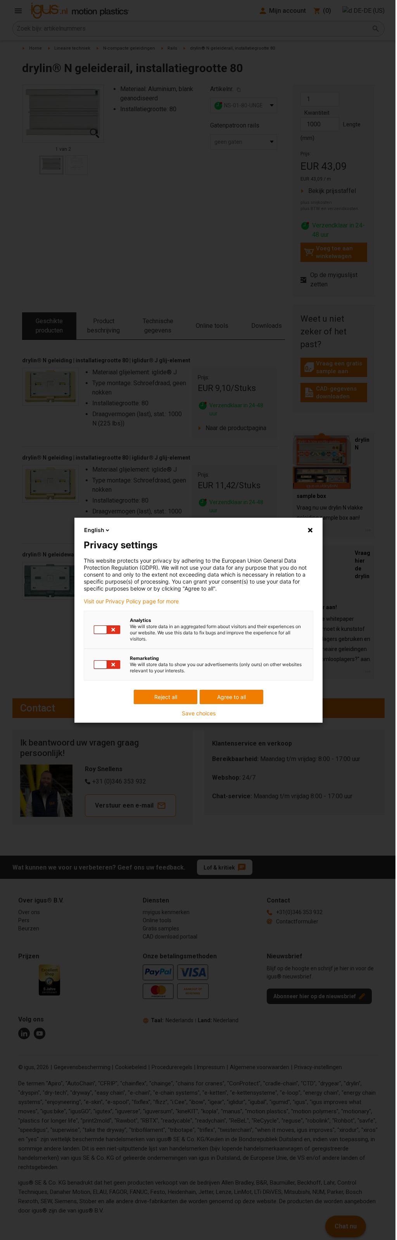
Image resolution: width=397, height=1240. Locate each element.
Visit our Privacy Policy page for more (131, 601)
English (94, 530)
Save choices (199, 713)
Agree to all (231, 697)
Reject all (165, 697)
